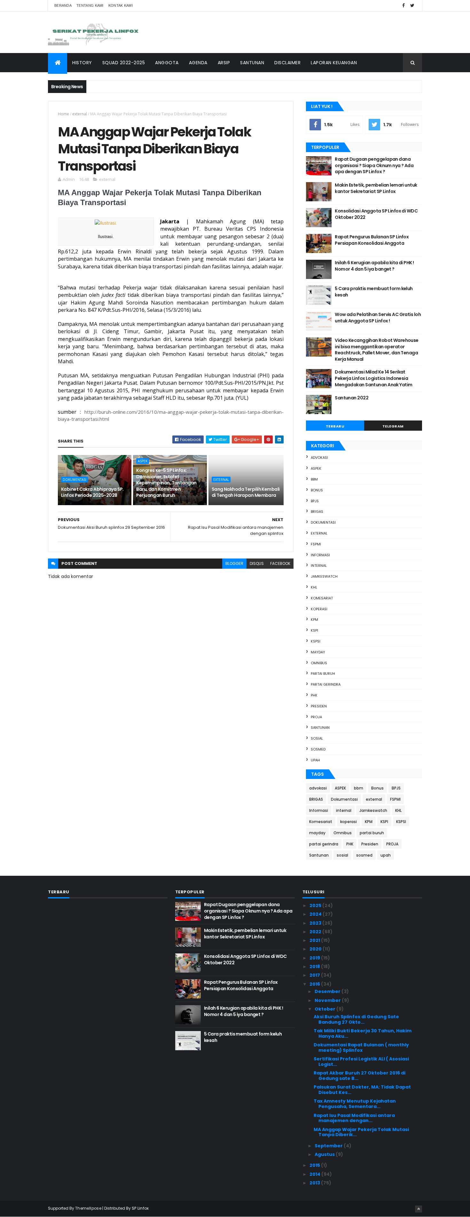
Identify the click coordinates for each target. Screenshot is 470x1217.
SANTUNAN (252, 62)
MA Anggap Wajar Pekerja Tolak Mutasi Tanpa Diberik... (361, 1132)
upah (315, 760)
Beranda (63, 5)
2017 (315, 975)
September (329, 1146)
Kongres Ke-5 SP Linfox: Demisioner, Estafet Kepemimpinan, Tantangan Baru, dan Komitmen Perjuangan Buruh (166, 482)
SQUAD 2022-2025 (123, 62)
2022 (315, 931)
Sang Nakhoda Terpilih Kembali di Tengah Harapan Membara (246, 492)
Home (63, 114)
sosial (317, 738)
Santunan (320, 727)
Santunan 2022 (351, 398)
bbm (314, 479)
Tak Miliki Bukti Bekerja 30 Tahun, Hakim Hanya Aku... (362, 1033)
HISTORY (82, 62)
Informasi (320, 555)
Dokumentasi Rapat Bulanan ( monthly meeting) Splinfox (361, 1047)
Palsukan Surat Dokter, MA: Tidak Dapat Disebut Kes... (362, 1090)
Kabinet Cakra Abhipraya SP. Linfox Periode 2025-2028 (92, 492)
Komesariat (322, 598)
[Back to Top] (418, 1209)
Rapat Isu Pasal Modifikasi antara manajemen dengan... (354, 1118)
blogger (234, 563)
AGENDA (198, 62)
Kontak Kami (120, 5)
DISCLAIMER (287, 62)
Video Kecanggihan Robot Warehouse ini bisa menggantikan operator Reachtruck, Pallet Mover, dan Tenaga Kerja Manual (377, 349)
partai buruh (323, 673)
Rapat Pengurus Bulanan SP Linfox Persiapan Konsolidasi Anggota (372, 240)
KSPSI (315, 641)
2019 (315, 958)
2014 (315, 1174)
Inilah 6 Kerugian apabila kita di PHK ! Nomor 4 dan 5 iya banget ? (374, 265)
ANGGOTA (167, 62)
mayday (318, 652)
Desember (328, 991)
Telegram (393, 426)
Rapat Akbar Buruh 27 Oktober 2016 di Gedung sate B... (359, 1076)
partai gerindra (326, 684)
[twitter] (412, 5)
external (79, 114)
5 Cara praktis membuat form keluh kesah (374, 291)
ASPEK (142, 461)
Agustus (325, 1154)
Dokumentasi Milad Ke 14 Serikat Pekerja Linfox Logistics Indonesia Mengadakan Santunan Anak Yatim (373, 378)
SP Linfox (140, 1208)
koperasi (319, 609)
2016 (315, 984)
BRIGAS (317, 511)
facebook (280, 563)
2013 (315, 1183)
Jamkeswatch (324, 576)
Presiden (319, 706)
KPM (314, 619)
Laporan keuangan (334, 62)
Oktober (325, 1009)
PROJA (316, 717)
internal (319, 565)
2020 (316, 949)
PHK (314, 695)
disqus (257, 563)
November (328, 1000)
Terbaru (335, 426)
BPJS (315, 501)
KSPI (314, 630)
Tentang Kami (90, 5)
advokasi (319, 457)
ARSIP (224, 62)
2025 (315, 905)
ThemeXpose (88, 1208)
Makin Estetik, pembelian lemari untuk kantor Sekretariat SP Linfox (376, 188)
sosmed (318, 749)
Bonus (317, 490)
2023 (315, 923)
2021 (315, 940)
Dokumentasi (74, 479)
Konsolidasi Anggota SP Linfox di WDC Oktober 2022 (376, 214)
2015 (315, 1165)
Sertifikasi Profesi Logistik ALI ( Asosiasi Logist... (361, 1061)
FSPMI (316, 544)
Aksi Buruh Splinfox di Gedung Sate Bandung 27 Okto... (356, 1019)
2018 (315, 966)
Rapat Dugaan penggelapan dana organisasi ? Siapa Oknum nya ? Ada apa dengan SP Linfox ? (374, 165)
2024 (316, 914)
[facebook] (403, 5)
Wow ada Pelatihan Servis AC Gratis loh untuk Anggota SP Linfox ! (378, 317)
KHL (314, 587)
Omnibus (319, 663)
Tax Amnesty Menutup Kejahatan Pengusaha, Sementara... (355, 1104)
